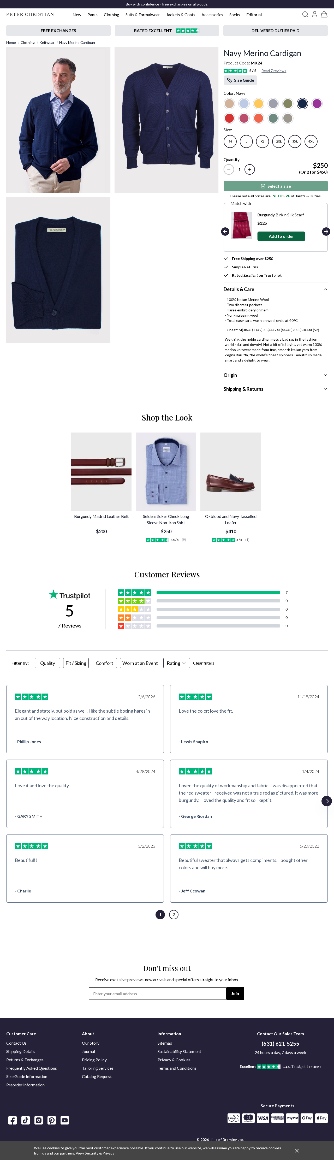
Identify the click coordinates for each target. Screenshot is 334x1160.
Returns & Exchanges (25, 1059)
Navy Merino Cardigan (77, 42)
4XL (311, 141)
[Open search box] (305, 14)
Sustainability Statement (179, 1051)
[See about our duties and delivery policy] (275, 30)
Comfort (104, 663)
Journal (88, 1051)
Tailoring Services (98, 1068)
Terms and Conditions (177, 1068)
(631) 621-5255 (280, 1043)
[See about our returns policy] (58, 30)
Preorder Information (25, 1084)
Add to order (281, 236)
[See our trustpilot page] (167, 30)
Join (235, 993)
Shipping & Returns (244, 389)
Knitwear (47, 42)
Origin (230, 375)
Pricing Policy (94, 1059)
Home (11, 42)
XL (262, 141)
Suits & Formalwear (143, 14)
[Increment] (249, 169)
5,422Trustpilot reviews (302, 1066)
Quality (47, 663)
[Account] (314, 14)
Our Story (90, 1042)
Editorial (254, 14)
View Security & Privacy (95, 1153)
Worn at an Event (140, 663)
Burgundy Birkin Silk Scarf (280, 214)
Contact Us (16, 1042)
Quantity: (232, 159)
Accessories (212, 14)
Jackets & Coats (180, 14)
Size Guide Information (26, 1076)
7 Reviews (69, 625)
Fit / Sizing (75, 663)
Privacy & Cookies (174, 1059)
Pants (92, 14)
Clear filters (203, 662)
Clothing (111, 14)
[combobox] (176, 663)
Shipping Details (20, 1051)
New (77, 14)
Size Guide (244, 80)
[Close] (297, 1150)
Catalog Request (97, 1076)
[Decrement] (229, 169)
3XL (295, 141)
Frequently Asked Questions (31, 1068)
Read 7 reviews (273, 70)
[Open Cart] (324, 14)
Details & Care (239, 289)
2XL (279, 141)
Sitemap (165, 1042)
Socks (234, 14)
